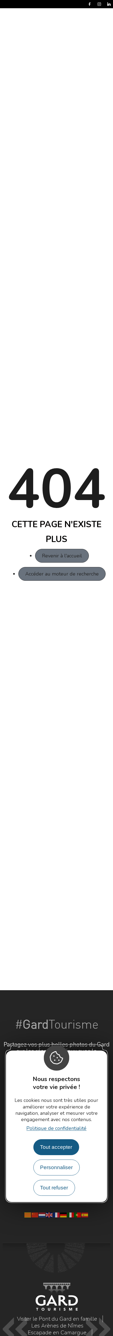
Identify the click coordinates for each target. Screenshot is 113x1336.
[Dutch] (42, 1214)
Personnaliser (56, 1167)
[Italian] (70, 1214)
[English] (49, 1214)
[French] (56, 1214)
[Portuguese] (77, 1214)
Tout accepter (56, 1147)
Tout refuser (54, 1188)
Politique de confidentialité (56, 1128)
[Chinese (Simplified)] (35, 1214)
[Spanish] (85, 1214)
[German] (63, 1214)
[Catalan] (28, 1214)
